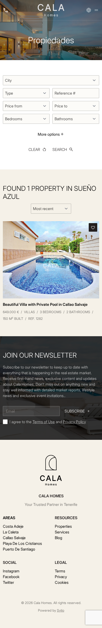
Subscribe (75, 411)
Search (59, 149)
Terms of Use (43, 421)
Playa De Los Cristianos (22, 543)
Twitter (8, 582)
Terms (60, 571)
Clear (34, 149)
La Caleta (11, 532)
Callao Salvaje (14, 537)
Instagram (11, 571)
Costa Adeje (13, 526)
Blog (58, 537)
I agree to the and (47, 421)
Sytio (60, 610)
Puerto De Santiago (19, 549)
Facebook (11, 576)
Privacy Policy (74, 421)
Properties (63, 526)
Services (62, 532)
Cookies (62, 582)
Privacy (61, 576)
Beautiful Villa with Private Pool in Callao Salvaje (45, 304)
